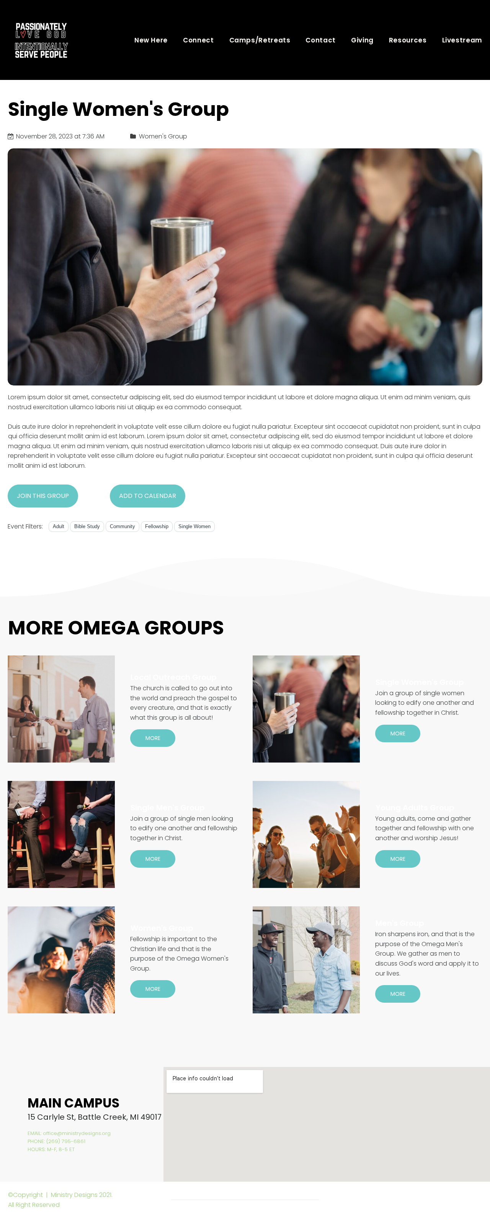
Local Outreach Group (174, 677)
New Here (151, 40)
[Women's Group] (61, 959)
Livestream (462, 40)
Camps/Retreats (260, 40)
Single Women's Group (420, 682)
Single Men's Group (168, 807)
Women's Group (162, 928)
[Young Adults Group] (306, 834)
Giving (362, 40)
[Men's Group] (306, 959)
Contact (320, 40)
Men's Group (400, 923)
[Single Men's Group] (61, 834)
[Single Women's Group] (306, 709)
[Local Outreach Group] (61, 709)
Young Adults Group (415, 807)
